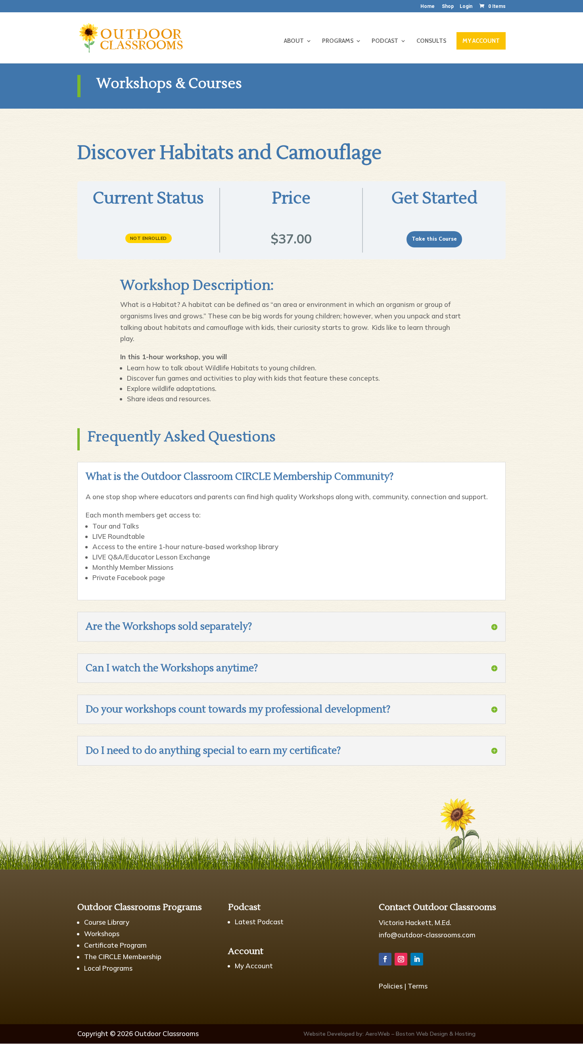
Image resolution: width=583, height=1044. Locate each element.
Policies (391, 986)
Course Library (106, 922)
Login (466, 6)
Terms (418, 986)
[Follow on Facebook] (385, 959)
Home (427, 6)
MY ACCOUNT (481, 40)
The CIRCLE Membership (122, 956)
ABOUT (294, 41)
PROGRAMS (337, 41)
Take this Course (434, 239)
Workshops (101, 933)
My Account (254, 966)
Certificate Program (115, 945)
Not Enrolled (148, 238)
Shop (448, 6)
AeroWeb (377, 1033)
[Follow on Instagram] (401, 959)
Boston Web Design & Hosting (436, 1033)
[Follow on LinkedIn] (416, 959)
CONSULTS (431, 41)
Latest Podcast (259, 922)
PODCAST (385, 41)
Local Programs (108, 968)
